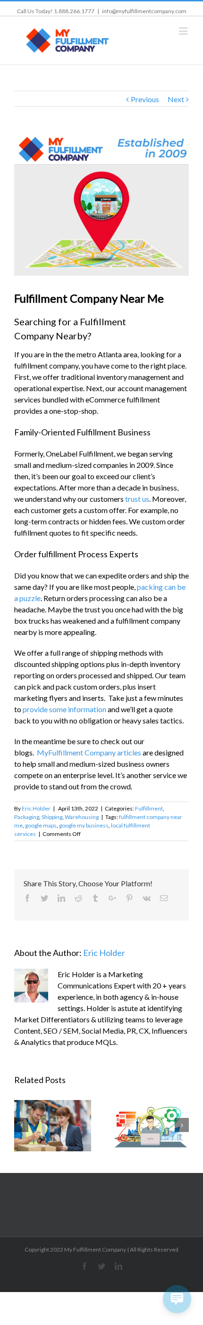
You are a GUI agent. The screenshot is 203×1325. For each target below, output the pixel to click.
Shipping (52, 816)
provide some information (64, 709)
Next (176, 99)
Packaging (26, 816)
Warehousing (82, 816)
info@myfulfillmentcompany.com (144, 11)
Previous (145, 99)
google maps (41, 825)
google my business (84, 825)
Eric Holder (36, 808)
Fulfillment (149, 808)
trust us (137, 498)
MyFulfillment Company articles (89, 752)
